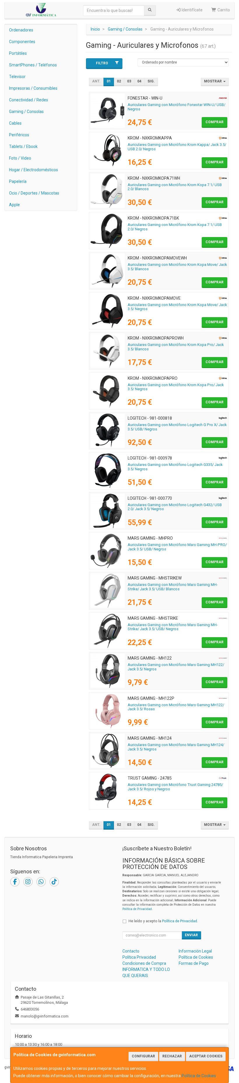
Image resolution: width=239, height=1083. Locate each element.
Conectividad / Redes (28, 100)
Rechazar (172, 1056)
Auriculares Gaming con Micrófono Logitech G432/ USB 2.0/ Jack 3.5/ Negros (175, 507)
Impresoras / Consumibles (33, 88)
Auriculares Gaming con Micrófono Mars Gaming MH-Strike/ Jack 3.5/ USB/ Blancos (173, 586)
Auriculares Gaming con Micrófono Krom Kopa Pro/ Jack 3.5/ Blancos (176, 346)
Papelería (18, 181)
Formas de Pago (194, 963)
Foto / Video (20, 158)
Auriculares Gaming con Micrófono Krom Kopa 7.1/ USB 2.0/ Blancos (175, 187)
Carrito (223, 10)
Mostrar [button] (213, 81)
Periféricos (19, 134)
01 (109, 81)
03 (129, 81)
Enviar (191, 935)
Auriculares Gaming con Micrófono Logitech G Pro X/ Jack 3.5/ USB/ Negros (177, 427)
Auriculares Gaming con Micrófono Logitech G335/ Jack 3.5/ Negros (175, 466)
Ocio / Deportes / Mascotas (34, 193)
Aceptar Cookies (205, 1056)
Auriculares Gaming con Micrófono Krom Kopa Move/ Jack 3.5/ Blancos (177, 266)
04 (139, 81)
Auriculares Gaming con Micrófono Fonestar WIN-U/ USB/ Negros (176, 107)
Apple (14, 204)
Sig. (151, 81)
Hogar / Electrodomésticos (33, 169)
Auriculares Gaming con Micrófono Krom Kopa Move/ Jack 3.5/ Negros (177, 307)
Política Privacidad (139, 957)
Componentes (22, 41)
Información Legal (195, 951)
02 (119, 81)
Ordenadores (21, 30)
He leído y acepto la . (163, 921)
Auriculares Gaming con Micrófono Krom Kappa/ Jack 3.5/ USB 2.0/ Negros (177, 146)
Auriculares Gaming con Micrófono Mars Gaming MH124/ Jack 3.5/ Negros (176, 747)
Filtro (102, 63)
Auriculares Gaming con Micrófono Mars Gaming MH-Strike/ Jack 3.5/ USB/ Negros (173, 627)
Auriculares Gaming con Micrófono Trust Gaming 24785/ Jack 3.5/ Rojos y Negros (175, 786)
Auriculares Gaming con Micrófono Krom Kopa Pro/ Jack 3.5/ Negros (176, 387)
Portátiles (18, 53)
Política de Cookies (199, 1075)
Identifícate (192, 10)
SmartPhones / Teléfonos (33, 65)
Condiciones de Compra (144, 963)
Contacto (130, 951)
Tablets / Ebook (23, 146)
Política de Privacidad (137, 909)
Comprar (214, 122)
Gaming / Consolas (26, 111)
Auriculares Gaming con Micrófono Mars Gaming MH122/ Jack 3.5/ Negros (176, 666)
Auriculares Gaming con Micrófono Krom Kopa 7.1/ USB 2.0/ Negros (175, 226)
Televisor (17, 76)
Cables (15, 123)
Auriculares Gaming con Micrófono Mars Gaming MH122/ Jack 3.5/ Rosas (176, 707)
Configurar (143, 1056)
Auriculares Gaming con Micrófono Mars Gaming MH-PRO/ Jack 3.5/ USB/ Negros (177, 547)
